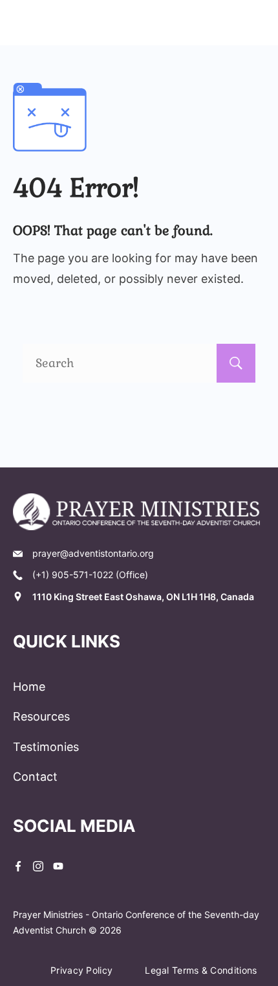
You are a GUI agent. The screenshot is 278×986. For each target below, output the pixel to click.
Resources (41, 716)
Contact (35, 776)
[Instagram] (38, 866)
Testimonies (46, 747)
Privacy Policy (81, 970)
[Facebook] (18, 866)
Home (29, 686)
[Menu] (257, 22)
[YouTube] (58, 866)
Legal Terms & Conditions (201, 970)
